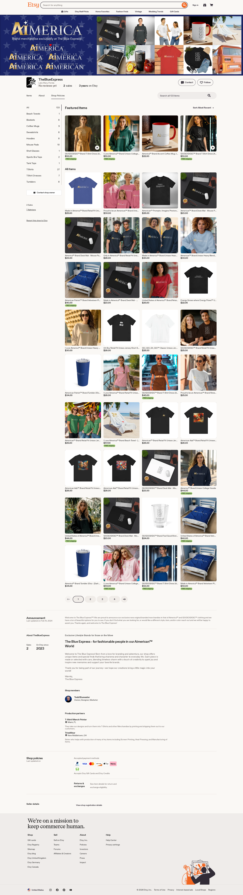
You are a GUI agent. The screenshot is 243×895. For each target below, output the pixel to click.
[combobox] (110, 5)
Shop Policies (58, 95)
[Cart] (211, 5)
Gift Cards (174, 11)
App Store (37, 876)
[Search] (184, 5)
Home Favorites (102, 11)
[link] (68, 599)
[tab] (43, 107)
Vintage (138, 11)
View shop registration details (89, 805)
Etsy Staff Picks (82, 11)
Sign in (195, 5)
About (41, 95)
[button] (187, 82)
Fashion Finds (122, 11)
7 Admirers (31, 210)
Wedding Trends (156, 11)
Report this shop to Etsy (37, 220)
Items (29, 95)
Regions (211, 890)
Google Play (58, 876)
